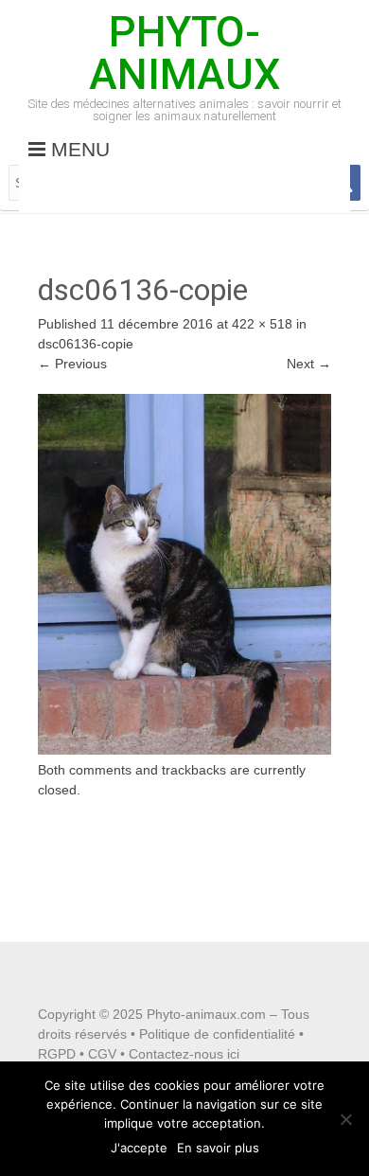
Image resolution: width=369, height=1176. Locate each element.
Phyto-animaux (184, 53)
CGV (102, 1053)
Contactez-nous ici (184, 1053)
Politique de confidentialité (217, 1034)
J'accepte (139, 1147)
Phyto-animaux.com (206, 1014)
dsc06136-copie (85, 343)
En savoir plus (218, 1147)
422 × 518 (262, 323)
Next (309, 363)
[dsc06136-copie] (184, 749)
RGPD (57, 1053)
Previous (72, 363)
